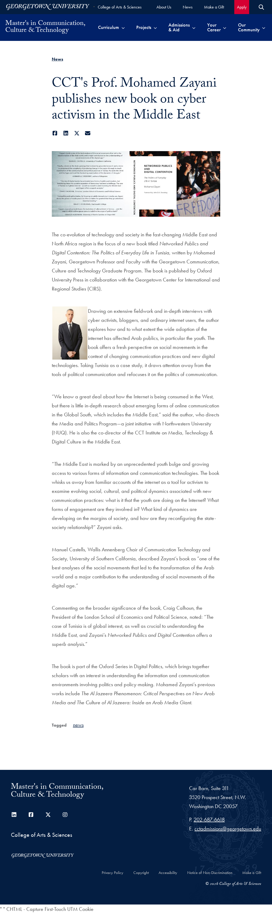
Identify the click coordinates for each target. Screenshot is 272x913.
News (57, 59)
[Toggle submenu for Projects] (155, 27)
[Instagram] (65, 814)
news (78, 724)
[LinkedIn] (66, 133)
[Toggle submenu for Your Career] (224, 27)
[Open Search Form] (261, 7)
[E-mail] (87, 133)
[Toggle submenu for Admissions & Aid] (194, 27)
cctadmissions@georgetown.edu (227, 828)
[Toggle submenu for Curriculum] (123, 27)
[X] (77, 133)
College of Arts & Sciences (120, 7)
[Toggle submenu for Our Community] (263, 27)
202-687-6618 (209, 819)
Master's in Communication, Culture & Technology (45, 27)
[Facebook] (55, 133)
